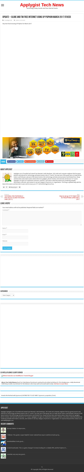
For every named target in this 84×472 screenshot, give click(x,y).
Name (4, 228)
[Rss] (42, 467)
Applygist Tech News (42, 4)
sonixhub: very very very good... (16, 454)
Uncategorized (8, 20)
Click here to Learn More (61, 384)
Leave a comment (20, 20)
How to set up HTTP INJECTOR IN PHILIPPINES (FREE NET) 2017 (69, 197)
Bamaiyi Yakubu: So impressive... (16, 428)
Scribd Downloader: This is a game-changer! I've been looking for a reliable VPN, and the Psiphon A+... (37, 448)
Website (4, 241)
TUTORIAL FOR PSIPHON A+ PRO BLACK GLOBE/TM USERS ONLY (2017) (14, 197)
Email (4, 234)
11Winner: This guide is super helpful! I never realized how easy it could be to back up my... (33, 435)
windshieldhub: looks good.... (15, 441)
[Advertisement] (42, 50)
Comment (5, 210)
